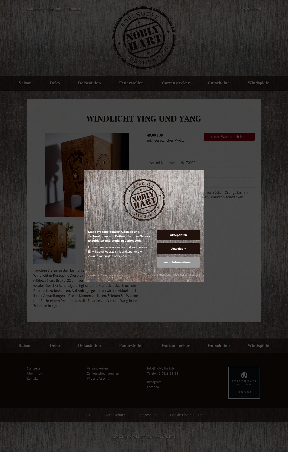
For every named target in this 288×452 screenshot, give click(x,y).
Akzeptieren (178, 235)
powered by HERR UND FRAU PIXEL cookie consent (174, 275)
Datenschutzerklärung (112, 275)
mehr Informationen (178, 262)
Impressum (93, 275)
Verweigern (178, 248)
